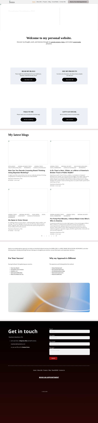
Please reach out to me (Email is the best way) (28, 114)
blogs (63, 42)
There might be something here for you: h (25, 74)
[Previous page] (42, 236)
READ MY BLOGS (28, 71)
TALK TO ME (28, 112)
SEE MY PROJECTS (69, 71)
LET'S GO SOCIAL (70, 112)
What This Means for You (17, 274)
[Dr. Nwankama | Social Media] (15, 353)
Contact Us (62, 370)
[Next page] (56, 236)
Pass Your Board (15, 268)
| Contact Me (62, 1)
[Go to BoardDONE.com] (48, 385)
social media (77, 42)
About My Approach (57, 268)
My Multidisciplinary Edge (58, 271)
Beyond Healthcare (57, 274)
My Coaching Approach (58, 269)
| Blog (49, 1)
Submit (53, 358)
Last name (52, 335)
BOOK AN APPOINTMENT (49, 377)
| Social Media (54, 1)
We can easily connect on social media (69, 114)
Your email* (52, 341)
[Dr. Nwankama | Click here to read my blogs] (28, 62)
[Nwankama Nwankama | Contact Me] (28, 102)
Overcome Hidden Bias (16, 272)
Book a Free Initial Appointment (78, 2)
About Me (39, 370)
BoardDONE (55, 370)
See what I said (28, 79)
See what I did (69, 79)
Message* (51, 348)
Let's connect (69, 119)
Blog (50, 370)
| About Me (39, 1)
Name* (51, 329)
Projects (45, 370)
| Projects (44, 1)
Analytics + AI (14, 271)
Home (33, 1)
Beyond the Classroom (57, 272)
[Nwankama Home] (52, 391)
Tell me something (28, 119)
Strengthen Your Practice (17, 269)
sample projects (56, 42)
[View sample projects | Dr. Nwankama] (69, 62)
